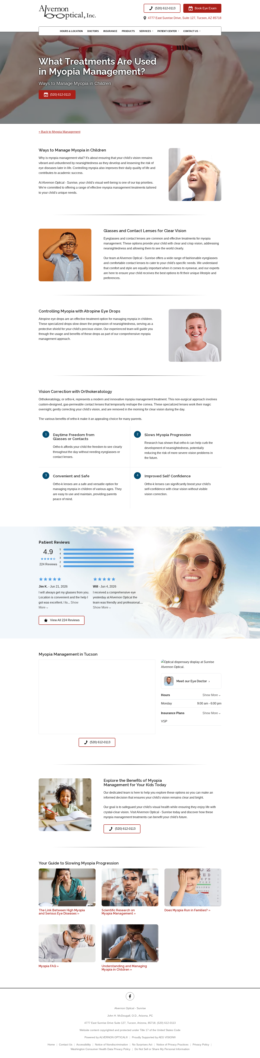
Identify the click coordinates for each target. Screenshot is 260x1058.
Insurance (110, 31)
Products (128, 31)
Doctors (93, 31)
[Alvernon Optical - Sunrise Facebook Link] (130, 996)
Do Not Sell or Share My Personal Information (162, 1049)
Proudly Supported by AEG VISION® (154, 1037)
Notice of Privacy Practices (172, 1044)
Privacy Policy (201, 1044)
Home (51, 1044)
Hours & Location (71, 31)
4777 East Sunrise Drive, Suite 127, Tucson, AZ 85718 (184, 18)
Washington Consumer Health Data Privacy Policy (100, 1049)
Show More (100, 607)
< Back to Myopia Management (59, 131)
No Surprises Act (142, 1044)
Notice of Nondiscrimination (111, 1044)
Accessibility (83, 1044)
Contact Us (190, 31)
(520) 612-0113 (166, 1022)
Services (145, 31)
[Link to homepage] (77, 12)
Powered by (106, 1037)
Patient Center (167, 31)
